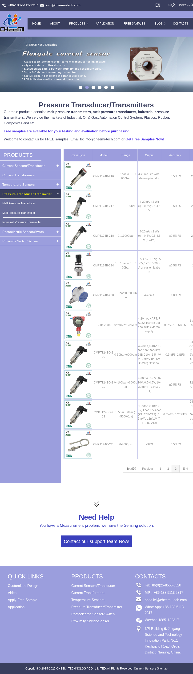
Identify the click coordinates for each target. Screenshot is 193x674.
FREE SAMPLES (134, 23)
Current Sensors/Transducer (23, 166)
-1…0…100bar (125, 206)
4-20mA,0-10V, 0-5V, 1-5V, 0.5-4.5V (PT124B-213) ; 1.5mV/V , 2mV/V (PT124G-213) (149, 414)
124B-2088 (103, 325)
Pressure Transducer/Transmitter (27, 194)
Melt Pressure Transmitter (18, 213)
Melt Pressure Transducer (18, 203)
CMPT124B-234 (103, 265)
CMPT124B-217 (103, 206)
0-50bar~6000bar (125, 354)
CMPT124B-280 (103, 295)
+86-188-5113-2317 (23, 5)
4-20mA (149, 295)
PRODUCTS (77, 23)
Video (12, 593)
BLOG (158, 23)
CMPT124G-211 (103, 444)
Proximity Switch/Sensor (20, 241)
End (185, 468)
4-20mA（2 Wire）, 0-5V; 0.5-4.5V (149, 206)
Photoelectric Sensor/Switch (23, 232)
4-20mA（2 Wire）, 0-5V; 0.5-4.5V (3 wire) (149, 236)
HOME (36, 23)
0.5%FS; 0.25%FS (175, 414)
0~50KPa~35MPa (125, 325)
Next (188, 64)
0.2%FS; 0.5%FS (175, 325)
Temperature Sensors (18, 184)
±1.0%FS (175, 295)
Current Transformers (18, 175)
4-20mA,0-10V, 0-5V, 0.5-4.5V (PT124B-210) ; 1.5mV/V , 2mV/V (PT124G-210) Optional (149, 355)
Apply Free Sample (22, 600)
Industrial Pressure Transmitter (21, 222)
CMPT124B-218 (103, 235)
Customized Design (23, 586)
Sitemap (162, 668)
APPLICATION (105, 23)
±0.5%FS (175, 176)
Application (16, 607)
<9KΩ (149, 444)
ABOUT (55, 23)
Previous (4, 64)
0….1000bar (126, 235)
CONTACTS (180, 23)
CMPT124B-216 (103, 176)
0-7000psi (125, 444)
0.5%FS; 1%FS (175, 354)
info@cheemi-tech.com (63, 5)
